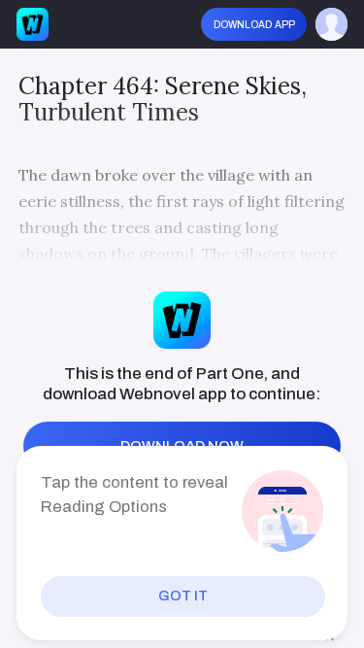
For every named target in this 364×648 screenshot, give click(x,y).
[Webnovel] (33, 24)
